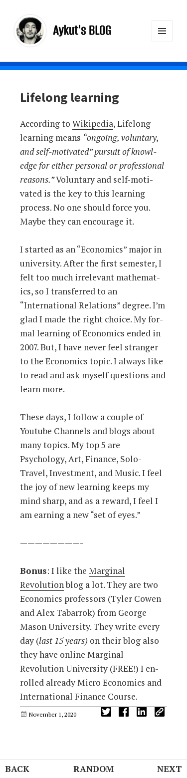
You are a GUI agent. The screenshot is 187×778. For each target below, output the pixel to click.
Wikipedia (92, 123)
